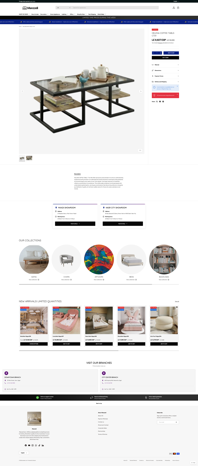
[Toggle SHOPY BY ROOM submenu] (29, 14)
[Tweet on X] (156, 101)
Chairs (66, 277)
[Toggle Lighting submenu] (67, 14)
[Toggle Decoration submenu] (48, 14)
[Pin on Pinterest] (163, 101)
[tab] (77, 173)
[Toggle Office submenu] (75, 14)
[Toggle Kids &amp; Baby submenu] (105, 14)
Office (71, 14)
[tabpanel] (99, 183)
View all (177, 301)
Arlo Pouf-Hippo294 (155, 336)
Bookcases (164, 277)
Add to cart (171, 53)
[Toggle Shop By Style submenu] (86, 14)
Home (20, 26)
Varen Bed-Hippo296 (91, 336)
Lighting (64, 14)
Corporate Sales (102, 428)
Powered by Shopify (32, 460)
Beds (131, 277)
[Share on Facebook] (160, 101)
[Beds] (131, 259)
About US (100, 415)
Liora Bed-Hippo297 (58, 336)
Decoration (43, 14)
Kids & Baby (101, 14)
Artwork (99, 277)
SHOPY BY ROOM (23, 14)
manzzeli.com (24, 460)
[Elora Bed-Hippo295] (131, 320)
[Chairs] (66, 259)
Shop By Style (81, 14)
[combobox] (107, 7)
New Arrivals (35, 14)
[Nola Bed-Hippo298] (34, 320)
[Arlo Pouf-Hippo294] (164, 320)
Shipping (160, 43)
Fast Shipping (92, 14)
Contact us (101, 422)
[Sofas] (34, 259)
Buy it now (165, 57)
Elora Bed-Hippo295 (123, 336)
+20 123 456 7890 (11, 383)
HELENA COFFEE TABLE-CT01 (29, 26)
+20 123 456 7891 (108, 383)
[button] (178, 7)
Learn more (33, 1)
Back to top (99, 403)
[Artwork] (99, 259)
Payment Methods (103, 418)
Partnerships (101, 431)
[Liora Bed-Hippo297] (66, 320)
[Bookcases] (164, 259)
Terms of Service (102, 434)
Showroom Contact (103, 425)
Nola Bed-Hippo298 (25, 336)
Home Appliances (55, 14)
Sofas (34, 277)
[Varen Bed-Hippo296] (99, 320)
